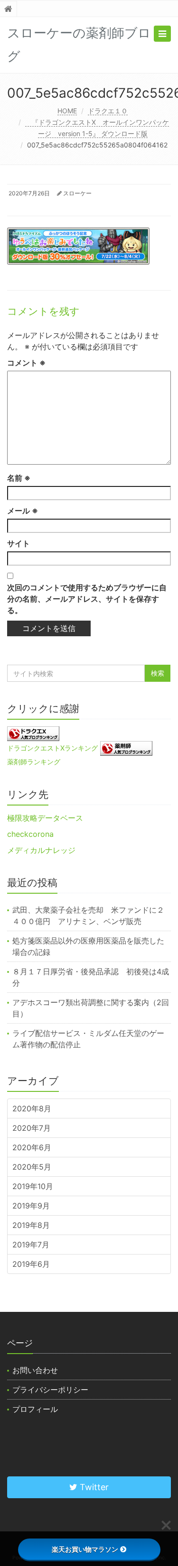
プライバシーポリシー (50, 1389)
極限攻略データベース (45, 818)
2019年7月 (30, 1244)
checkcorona (30, 834)
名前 (18, 478)
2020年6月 (31, 1147)
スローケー (77, 193)
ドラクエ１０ (108, 111)
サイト (18, 543)
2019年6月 (31, 1264)
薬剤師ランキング (33, 762)
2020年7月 (31, 1128)
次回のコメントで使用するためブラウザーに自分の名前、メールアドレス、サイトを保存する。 (87, 599)
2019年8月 (31, 1225)
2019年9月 (31, 1205)
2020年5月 (31, 1167)
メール (22, 510)
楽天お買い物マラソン (85, 1549)
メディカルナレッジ (41, 850)
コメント (26, 362)
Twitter (93, 1487)
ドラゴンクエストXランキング (52, 748)
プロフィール (35, 1409)
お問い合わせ (35, 1370)
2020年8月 (31, 1108)
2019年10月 (32, 1186)
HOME (67, 111)
